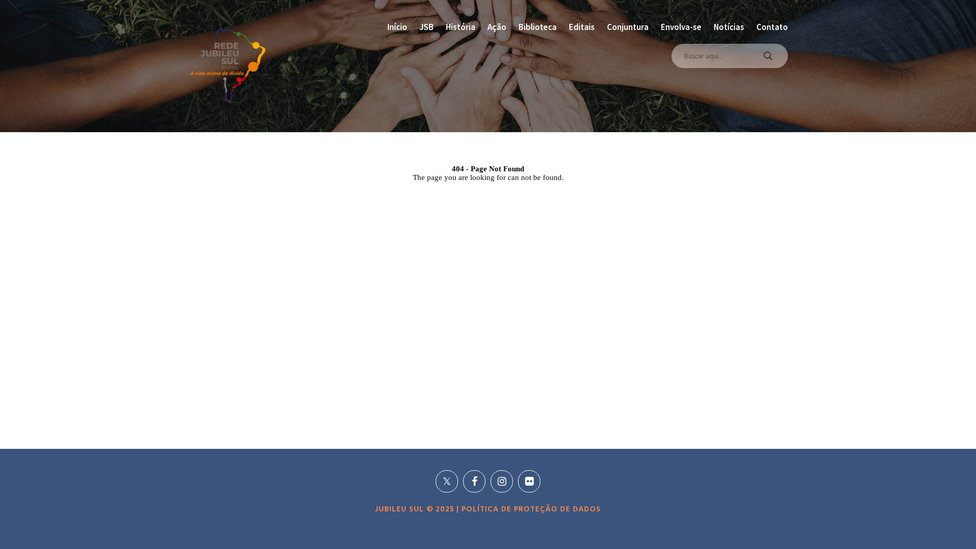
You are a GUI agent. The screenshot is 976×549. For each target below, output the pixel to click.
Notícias (729, 27)
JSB (426, 27)
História (460, 27)
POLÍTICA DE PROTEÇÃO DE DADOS (530, 509)
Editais (582, 27)
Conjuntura (628, 27)
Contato (772, 27)
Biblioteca (537, 27)
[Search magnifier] (768, 58)
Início (397, 27)
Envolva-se (681, 27)
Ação (496, 27)
